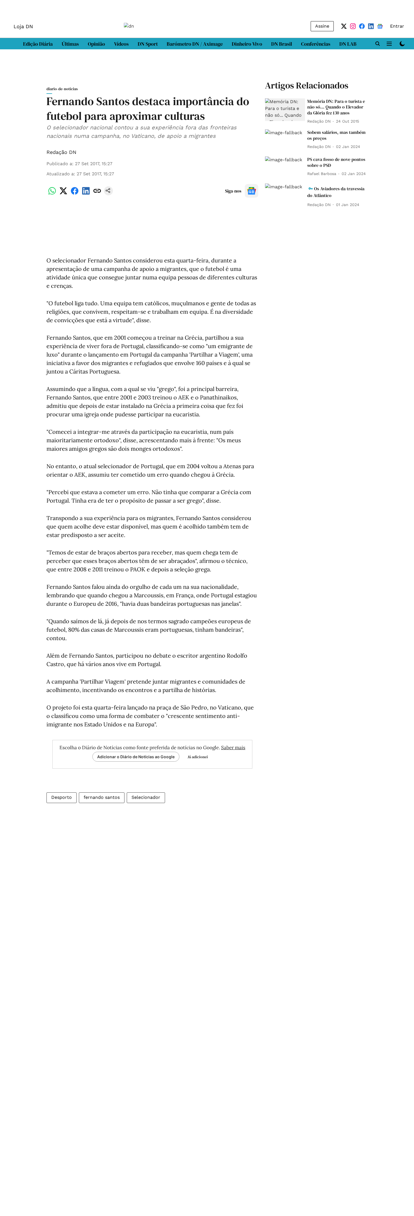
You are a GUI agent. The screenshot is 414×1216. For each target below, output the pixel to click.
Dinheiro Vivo (247, 43)
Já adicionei (198, 757)
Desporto (61, 797)
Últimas (70, 43)
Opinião (96, 43)
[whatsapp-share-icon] (52, 193)
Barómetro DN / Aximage (195, 43)
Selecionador (146, 797)
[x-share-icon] (63, 193)
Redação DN (61, 152)
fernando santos (102, 797)
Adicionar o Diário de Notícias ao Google (136, 756)
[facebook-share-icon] (74, 193)
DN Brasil (281, 43)
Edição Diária (38, 43)
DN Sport (148, 43)
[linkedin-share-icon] (85, 193)
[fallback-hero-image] (285, 109)
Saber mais (233, 747)
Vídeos (121, 43)
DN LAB (348, 43)
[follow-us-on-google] (251, 191)
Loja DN (23, 26)
